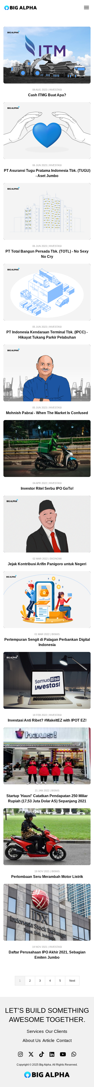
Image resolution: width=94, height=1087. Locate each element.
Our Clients (56, 1031)
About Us (32, 1040)
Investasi (55, 89)
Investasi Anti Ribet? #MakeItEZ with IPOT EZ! (47, 720)
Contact (64, 1040)
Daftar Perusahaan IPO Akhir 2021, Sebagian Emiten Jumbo (47, 954)
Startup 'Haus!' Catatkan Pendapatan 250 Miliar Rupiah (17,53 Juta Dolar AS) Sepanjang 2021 (47, 798)
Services (35, 1031)
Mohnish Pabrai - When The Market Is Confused (47, 413)
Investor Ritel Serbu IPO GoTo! (47, 488)
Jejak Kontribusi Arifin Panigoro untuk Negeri (47, 564)
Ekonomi (56, 558)
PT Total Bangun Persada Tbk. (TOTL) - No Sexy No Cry (47, 253)
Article (48, 1040)
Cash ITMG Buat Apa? (47, 95)
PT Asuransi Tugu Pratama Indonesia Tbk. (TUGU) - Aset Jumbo (47, 173)
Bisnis (56, 634)
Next (72, 980)
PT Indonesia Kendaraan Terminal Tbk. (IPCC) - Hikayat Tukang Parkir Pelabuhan (47, 334)
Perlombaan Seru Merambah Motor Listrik (47, 877)
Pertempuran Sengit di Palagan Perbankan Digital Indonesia (47, 642)
